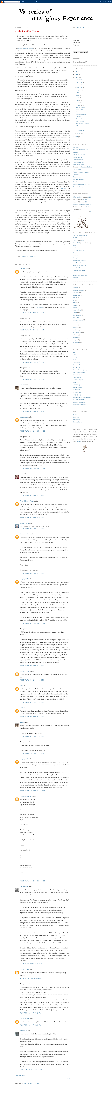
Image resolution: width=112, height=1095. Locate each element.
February (78, 105)
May (77, 97)
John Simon (39, 307)
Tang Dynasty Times (79, 372)
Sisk (74, 352)
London (75, 330)
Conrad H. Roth (25, 534)
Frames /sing (76, 362)
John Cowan (24, 268)
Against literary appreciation (81, 172)
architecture (76, 295)
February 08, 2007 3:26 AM (32, 330)
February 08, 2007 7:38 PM (32, 573)
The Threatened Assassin (80, 238)
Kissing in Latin (77, 157)
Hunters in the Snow (78, 248)
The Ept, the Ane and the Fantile (82, 397)
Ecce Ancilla (79, 119)
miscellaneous (77, 332)
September (79, 87)
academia (75, 288)
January (78, 133)
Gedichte (75, 263)
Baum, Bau (76, 258)
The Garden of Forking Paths (81, 204)
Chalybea (75, 152)
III (86, 199)
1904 (74, 355)
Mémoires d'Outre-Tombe (80, 275)
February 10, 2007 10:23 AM (32, 881)
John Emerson (24, 886)
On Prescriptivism (78, 159)
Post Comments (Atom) (31, 1083)
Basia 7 (75, 240)
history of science (78, 320)
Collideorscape (79, 125)
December (79, 80)
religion (75, 340)
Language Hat (77, 392)
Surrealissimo (77, 177)
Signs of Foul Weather (79, 155)
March (78, 103)
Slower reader (79, 109)
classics (75, 308)
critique (88, 243)
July (77, 92)
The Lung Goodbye (78, 179)
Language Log (77, 395)
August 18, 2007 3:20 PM (30, 1025)
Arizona (75, 298)
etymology (76, 317)
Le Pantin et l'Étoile (78, 250)
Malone (22, 385)
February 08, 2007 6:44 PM (32, 528)
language (75, 325)
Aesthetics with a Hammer (27, 31)
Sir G (21, 685)
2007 (76, 77)
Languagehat (24, 417)
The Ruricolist (77, 365)
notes (81, 243)
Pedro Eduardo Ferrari (27, 501)
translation (76, 342)
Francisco (84, 167)
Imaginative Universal (79, 402)
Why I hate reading (78, 165)
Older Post (66, 1079)
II (84, 199)
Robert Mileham (77, 387)
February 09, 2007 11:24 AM (32, 623)
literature (25, 256)
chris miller (23, 1031)
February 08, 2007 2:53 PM (32, 495)
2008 (76, 74)
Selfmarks (78, 112)
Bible (74, 302)
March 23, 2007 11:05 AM (31, 964)
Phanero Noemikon (26, 796)
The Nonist (76, 417)
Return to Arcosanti (80, 107)
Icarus (74, 273)
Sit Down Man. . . (78, 367)
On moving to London (79, 270)
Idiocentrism (76, 390)
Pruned (75, 414)
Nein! (74, 245)
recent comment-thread (25, 49)
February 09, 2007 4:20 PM (32, 680)
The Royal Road (80, 121)
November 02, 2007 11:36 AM (33, 1070)
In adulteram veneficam (79, 260)
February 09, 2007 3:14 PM (32, 665)
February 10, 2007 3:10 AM (32, 753)
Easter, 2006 (76, 243)
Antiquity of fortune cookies (80, 150)
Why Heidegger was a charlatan (82, 184)
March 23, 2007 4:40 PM (30, 978)
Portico (75, 360)
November (79, 82)
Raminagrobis (77, 382)
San (80, 167)
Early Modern (77, 315)
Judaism (75, 322)
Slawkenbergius (77, 375)
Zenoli (75, 357)
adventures (76, 293)
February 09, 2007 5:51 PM (32, 717)
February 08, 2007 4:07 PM (32, 517)
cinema (75, 305)
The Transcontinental (79, 400)
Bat (85, 265)
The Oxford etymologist (79, 404)
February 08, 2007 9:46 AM (32, 411)
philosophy (34, 256)
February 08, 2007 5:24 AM (32, 379)
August (78, 90)
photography (76, 337)
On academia (79, 128)
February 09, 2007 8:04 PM (32, 736)
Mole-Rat (76, 265)
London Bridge (77, 169)
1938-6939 (78, 116)
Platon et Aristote (78, 253)
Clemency (76, 174)
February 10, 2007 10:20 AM (32, 790)
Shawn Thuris (24, 523)
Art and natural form (78, 162)
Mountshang (76, 385)
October (78, 85)
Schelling (63, 188)
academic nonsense (78, 290)
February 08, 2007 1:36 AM (32, 313)
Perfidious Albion (80, 130)
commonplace (77, 310)
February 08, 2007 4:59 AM (32, 362)
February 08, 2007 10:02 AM (32, 431)
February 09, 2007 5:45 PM (32, 702)
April (77, 100)
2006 (76, 137)
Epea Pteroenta (77, 377)
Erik (21, 474)
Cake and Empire (78, 380)
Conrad (75, 312)
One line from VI (80, 235)
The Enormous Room (81, 114)
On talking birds (77, 182)
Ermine (81, 265)
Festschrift (76, 255)
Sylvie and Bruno (77, 197)
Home (43, 1079)
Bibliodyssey (76, 419)
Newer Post (18, 1079)
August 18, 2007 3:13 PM (30, 1013)
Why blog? (76, 147)
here (82, 240)
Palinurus (75, 278)
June (77, 95)
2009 (76, 72)
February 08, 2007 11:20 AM (32, 468)
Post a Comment (20, 1075)
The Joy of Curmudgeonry (80, 370)
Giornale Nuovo (77, 422)
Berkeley (89, 167)
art (73, 300)
